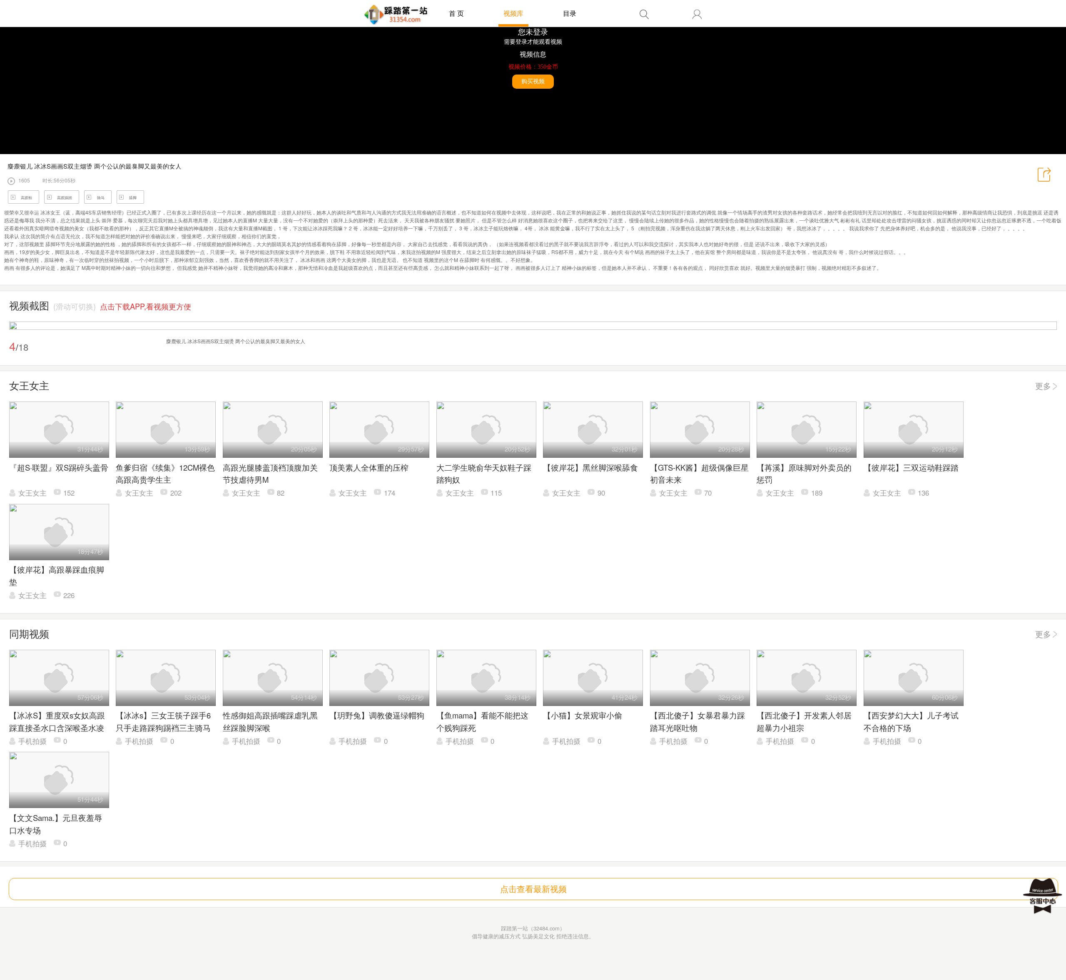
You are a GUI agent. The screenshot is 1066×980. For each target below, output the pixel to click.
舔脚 (133, 197)
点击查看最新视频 (533, 889)
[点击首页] (396, 15)
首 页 (456, 13)
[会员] (697, 14)
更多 (1043, 385)
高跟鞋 (26, 197)
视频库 (513, 13)
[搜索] (644, 14)
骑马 (101, 197)
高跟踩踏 (64, 197)
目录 (569, 13)
